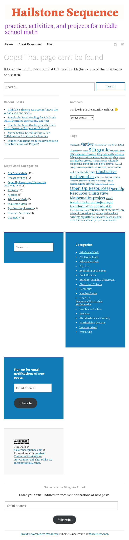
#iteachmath (75, 145)
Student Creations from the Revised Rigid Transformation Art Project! (31, 142)
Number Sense (88, 293)
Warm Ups (85, 332)
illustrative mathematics (93, 173)
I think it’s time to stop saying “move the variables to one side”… (31, 111)
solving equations (82, 217)
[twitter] (122, 45)
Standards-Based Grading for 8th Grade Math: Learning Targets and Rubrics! (30, 119)
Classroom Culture (90, 284)
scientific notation (111, 210)
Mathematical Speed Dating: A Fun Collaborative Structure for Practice (27, 134)
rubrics (94, 210)
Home (9, 44)
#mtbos (87, 144)
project (99, 197)
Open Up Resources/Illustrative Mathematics (25, 183)
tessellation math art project (86, 220)
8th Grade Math (17, 173)
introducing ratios (112, 177)
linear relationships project (91, 182)
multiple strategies (106, 184)
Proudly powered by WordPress (39, 534)
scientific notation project (85, 213)
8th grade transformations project (89, 157)
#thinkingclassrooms (102, 145)
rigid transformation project (91, 204)
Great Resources (29, 44)
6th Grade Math (17, 204)
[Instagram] (115, 45)
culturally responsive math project (94, 162)
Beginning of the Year (92, 270)
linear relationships (98, 181)
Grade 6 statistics (114, 167)
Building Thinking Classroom (97, 279)
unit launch (109, 220)
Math (97, 184)
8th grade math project (83, 154)
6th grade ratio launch (79, 151)
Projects (13, 190)
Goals (104, 167)
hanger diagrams (86, 172)
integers (99, 177)
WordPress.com (98, 534)
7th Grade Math (17, 199)
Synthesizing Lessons (21, 208)
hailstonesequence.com (28, 450)
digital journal (106, 163)
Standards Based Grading (94, 318)
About (51, 44)
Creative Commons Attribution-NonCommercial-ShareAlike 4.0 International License (33, 458)
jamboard (74, 181)
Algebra (12, 195)
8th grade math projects (110, 154)
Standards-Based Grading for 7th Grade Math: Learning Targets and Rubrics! (30, 126)
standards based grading (107, 217)
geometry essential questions (89, 167)
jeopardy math (84, 181)
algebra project (83, 160)
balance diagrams (100, 161)
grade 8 (73, 172)
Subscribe (26, 403)
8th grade (99, 149)
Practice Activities (19, 213)
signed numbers (109, 213)
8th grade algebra (117, 151)
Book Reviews (87, 275)
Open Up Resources (89, 188)
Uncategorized (16, 178)
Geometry (14, 217)
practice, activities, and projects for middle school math (61, 29)
